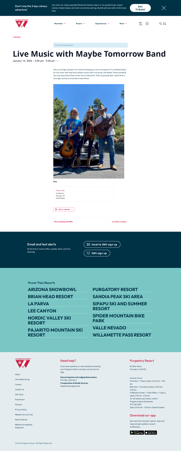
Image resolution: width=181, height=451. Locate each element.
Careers (18, 384)
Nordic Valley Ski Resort (49, 320)
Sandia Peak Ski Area (118, 296)
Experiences (100, 23)
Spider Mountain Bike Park (119, 318)
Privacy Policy (21, 409)
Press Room (20, 399)
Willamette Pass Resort (122, 335)
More (123, 23)
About (17, 374)
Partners (18, 404)
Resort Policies (21, 420)
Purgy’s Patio (60, 190)
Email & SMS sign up (104, 244)
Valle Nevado (109, 328)
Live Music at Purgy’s (119, 222)
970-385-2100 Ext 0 (68, 380)
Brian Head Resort (50, 296)
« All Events (17, 37)
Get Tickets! (140, 8)
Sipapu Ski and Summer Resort (120, 306)
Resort (79, 23)
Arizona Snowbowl (52, 289)
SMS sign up (99, 253)
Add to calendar (64, 209)
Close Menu (177, 35)
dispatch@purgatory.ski (70, 386)
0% (140, 23)
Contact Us (19, 389)
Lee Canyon (42, 311)
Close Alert (164, 8)
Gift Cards (19, 394)
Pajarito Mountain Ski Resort (55, 332)
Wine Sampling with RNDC (63, 222)
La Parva (38, 303)
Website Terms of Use (24, 415)
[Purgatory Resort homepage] (27, 23)
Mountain (58, 23)
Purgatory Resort (115, 289)
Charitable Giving (22, 379)
